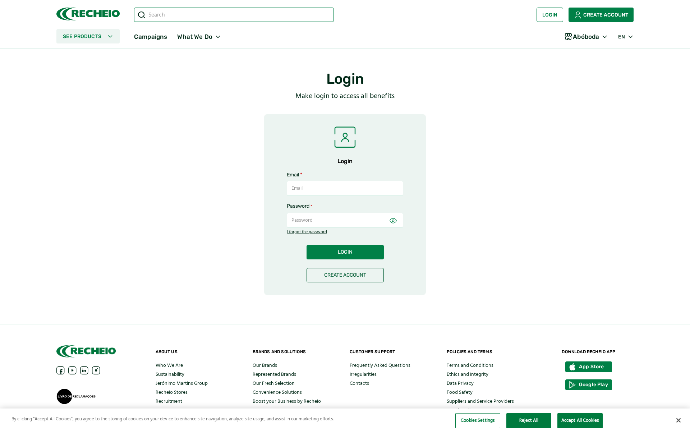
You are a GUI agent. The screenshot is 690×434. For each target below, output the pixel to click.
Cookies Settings (477, 420)
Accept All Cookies (580, 420)
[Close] (678, 420)
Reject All (528, 420)
